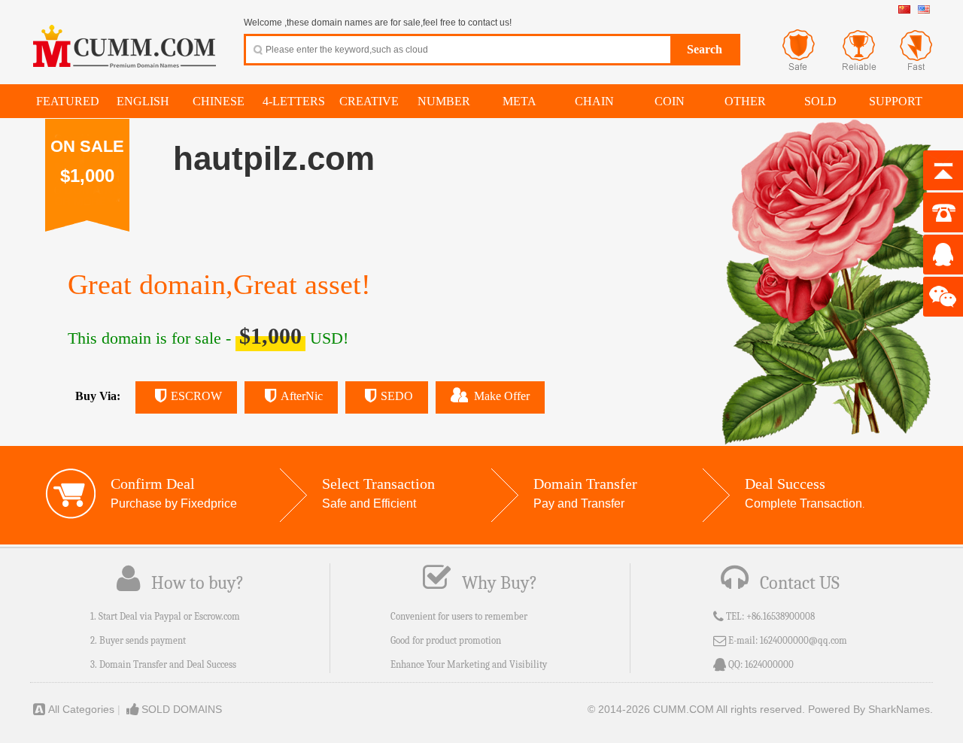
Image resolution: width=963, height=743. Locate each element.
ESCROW (196, 396)
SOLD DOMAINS (181, 709)
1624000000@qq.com (803, 640)
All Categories (81, 709)
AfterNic (302, 396)
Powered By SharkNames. (870, 709)
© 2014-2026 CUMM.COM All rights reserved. (696, 709)
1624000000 (769, 664)
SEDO (397, 396)
